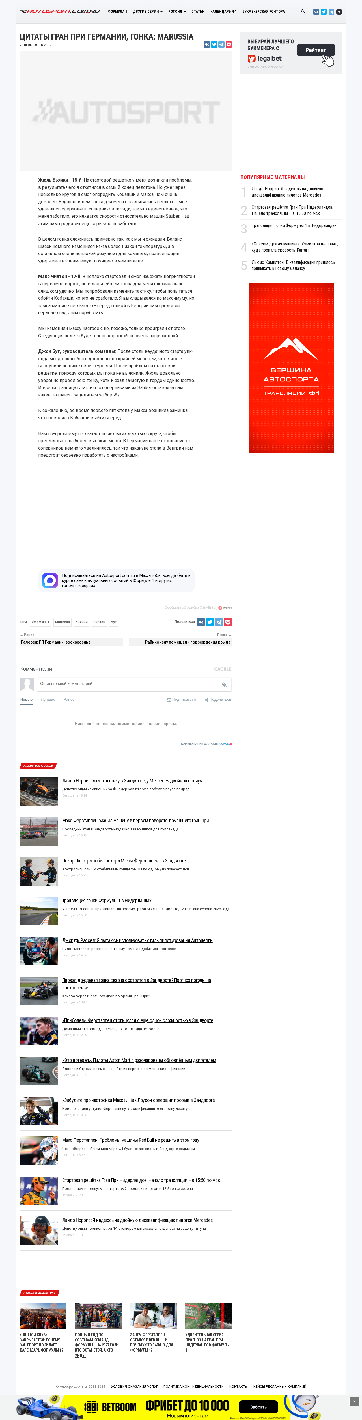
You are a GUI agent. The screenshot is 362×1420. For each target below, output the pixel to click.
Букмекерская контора (263, 11)
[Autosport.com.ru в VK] (316, 12)
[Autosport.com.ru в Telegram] (331, 12)
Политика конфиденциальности (193, 1387)
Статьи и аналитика (40, 1293)
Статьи (198, 11)
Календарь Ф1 (223, 11)
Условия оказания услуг (134, 1387)
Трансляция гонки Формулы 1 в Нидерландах (294, 225)
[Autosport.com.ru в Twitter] (324, 12)
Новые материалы (38, 766)
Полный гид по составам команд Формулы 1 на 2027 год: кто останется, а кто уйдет (96, 1345)
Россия (175, 11)
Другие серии (146, 11)
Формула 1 (117, 11)
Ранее (69, 699)
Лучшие (48, 699)
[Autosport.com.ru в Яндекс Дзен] (339, 12)
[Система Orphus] (225, 608)
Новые (26, 699)
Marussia (62, 622)
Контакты (238, 1387)
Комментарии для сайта (206, 743)
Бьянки (82, 622)
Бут (114, 622)
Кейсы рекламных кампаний (279, 1387)
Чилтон (99, 622)
